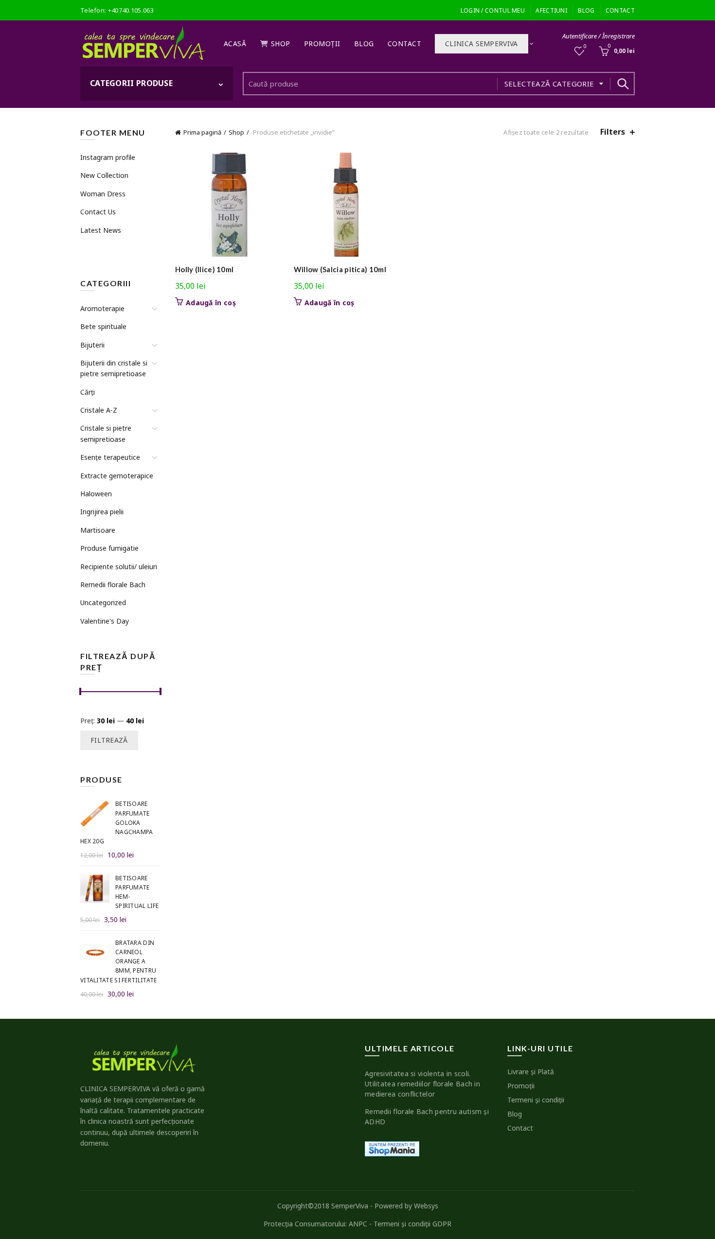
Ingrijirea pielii (102, 511)
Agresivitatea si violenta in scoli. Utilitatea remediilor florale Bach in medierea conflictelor (422, 1084)
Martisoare (97, 530)
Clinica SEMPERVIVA (481, 43)
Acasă (235, 43)
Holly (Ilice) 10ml (204, 269)
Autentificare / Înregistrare (598, 36)
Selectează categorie (549, 83)
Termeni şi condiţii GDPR (412, 1223)
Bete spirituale (103, 326)
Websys (426, 1205)
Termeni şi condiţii (535, 1099)
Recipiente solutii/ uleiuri (118, 566)
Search (622, 83)
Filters (612, 132)
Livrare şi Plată (530, 1071)
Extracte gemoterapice (116, 475)
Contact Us (98, 211)
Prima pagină (202, 132)
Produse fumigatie (109, 548)
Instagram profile (107, 157)
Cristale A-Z (98, 410)
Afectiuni (551, 10)
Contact (620, 10)
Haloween (96, 493)
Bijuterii (92, 344)
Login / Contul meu (493, 10)
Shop (280, 43)
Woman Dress (102, 193)
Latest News (100, 230)
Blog (586, 10)
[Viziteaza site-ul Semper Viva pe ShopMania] (392, 1147)
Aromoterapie (102, 308)
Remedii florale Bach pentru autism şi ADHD (427, 1116)
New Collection (104, 175)
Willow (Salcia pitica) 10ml (340, 269)
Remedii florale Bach (112, 584)
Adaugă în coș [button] (211, 302)
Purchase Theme (105, 248)
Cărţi (87, 392)
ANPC (358, 1223)
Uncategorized (103, 602)
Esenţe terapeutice (110, 457)
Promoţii (322, 43)
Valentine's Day (104, 621)
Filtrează (109, 740)
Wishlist (585, 47)
